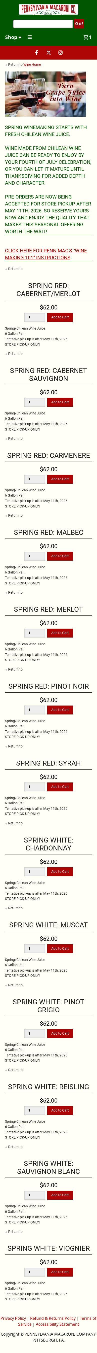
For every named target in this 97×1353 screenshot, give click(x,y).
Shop (11, 37)
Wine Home (32, 65)
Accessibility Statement (57, 1324)
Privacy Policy (13, 1318)
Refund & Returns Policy (53, 1318)
